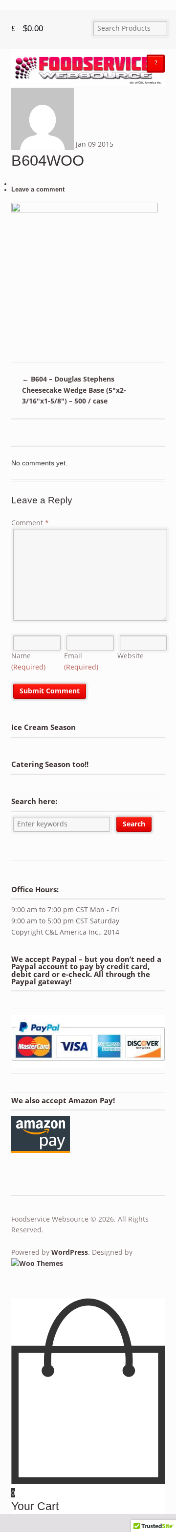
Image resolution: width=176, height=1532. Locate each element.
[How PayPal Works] (88, 1063)
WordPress (69, 1252)
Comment (30, 522)
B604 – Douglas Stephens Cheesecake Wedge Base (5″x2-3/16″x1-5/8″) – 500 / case (74, 389)
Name (28, 661)
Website (130, 655)
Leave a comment (38, 189)
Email (81, 661)
